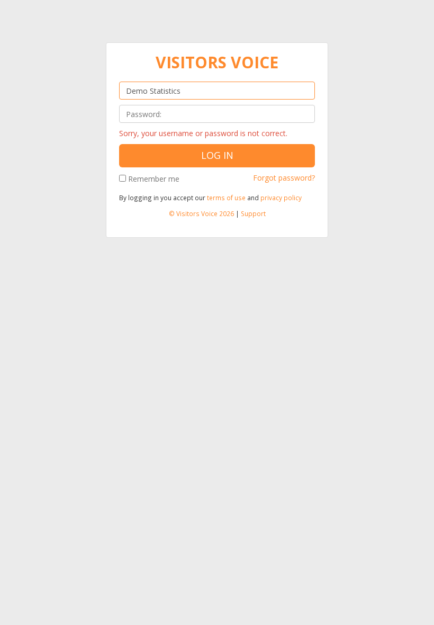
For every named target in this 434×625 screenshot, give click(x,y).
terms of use (226, 197)
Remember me (153, 179)
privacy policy (281, 197)
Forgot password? (284, 178)
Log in (217, 155)
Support (253, 213)
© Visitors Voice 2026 (201, 213)
